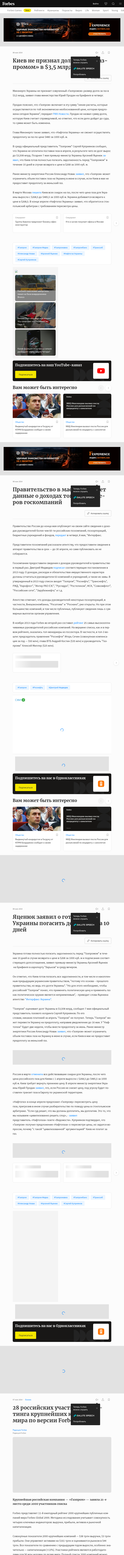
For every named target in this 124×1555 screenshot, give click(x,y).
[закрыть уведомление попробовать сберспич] (97, 61)
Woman (96, 10)
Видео (78, 10)
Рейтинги (39, 10)
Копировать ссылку (100, 78)
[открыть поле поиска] (113, 3)
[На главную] (8, 3)
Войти (96, 3)
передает (60, 535)
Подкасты (67, 10)
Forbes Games (18, 10)
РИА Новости (61, 114)
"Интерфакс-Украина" (38, 967)
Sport (106, 10)
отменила (37, 1018)
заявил (80, 174)
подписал (59, 567)
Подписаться (26, 374)
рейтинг (78, 623)
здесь (26, 1480)
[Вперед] (116, 223)
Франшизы (53, 10)
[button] (120, 3)
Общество (19, 422)
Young (115, 10)
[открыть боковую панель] (105, 3)
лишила (36, 192)
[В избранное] (57, 217)
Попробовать (79, 74)
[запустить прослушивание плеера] (96, 52)
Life (87, 10)
